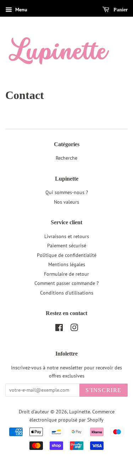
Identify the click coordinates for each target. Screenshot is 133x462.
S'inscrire (103, 390)
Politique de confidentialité (66, 255)
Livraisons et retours (66, 236)
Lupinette (79, 411)
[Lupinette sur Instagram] (74, 329)
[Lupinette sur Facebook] (59, 329)
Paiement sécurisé (66, 245)
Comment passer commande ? (66, 283)
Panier (120, 9)
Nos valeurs (66, 202)
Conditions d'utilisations (66, 293)
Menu (20, 9)
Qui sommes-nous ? (66, 192)
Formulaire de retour (66, 274)
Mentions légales (66, 264)
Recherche (66, 158)
